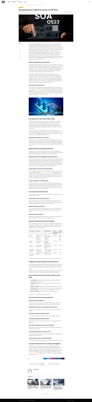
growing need (37, 90)
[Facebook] (20, 46)
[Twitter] (20, 49)
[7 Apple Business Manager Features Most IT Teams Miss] (33, 382)
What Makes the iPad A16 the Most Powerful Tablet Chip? (46, 387)
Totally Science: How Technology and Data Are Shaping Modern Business (58, 387)
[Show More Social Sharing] (72, 12)
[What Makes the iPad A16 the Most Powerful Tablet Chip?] (46, 382)
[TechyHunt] (3, 2)
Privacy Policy (69, 400)
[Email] (20, 56)
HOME (9, 1)
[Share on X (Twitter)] (69, 12)
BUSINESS (20, 1)
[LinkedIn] (20, 51)
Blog (72, 400)
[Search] (90, 2)
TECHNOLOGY (14, 1)
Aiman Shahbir (24, 12)
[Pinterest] (20, 54)
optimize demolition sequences (46, 172)
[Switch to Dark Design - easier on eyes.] (88, 1)
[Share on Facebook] (67, 12)
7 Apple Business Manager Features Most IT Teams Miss (33, 387)
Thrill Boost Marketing (31, 400)
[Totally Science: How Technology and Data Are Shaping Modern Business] (58, 382)
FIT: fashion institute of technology (53, 363)
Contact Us (25, 1)
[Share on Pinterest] (70, 12)
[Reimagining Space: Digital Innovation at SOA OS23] (46, 28)
